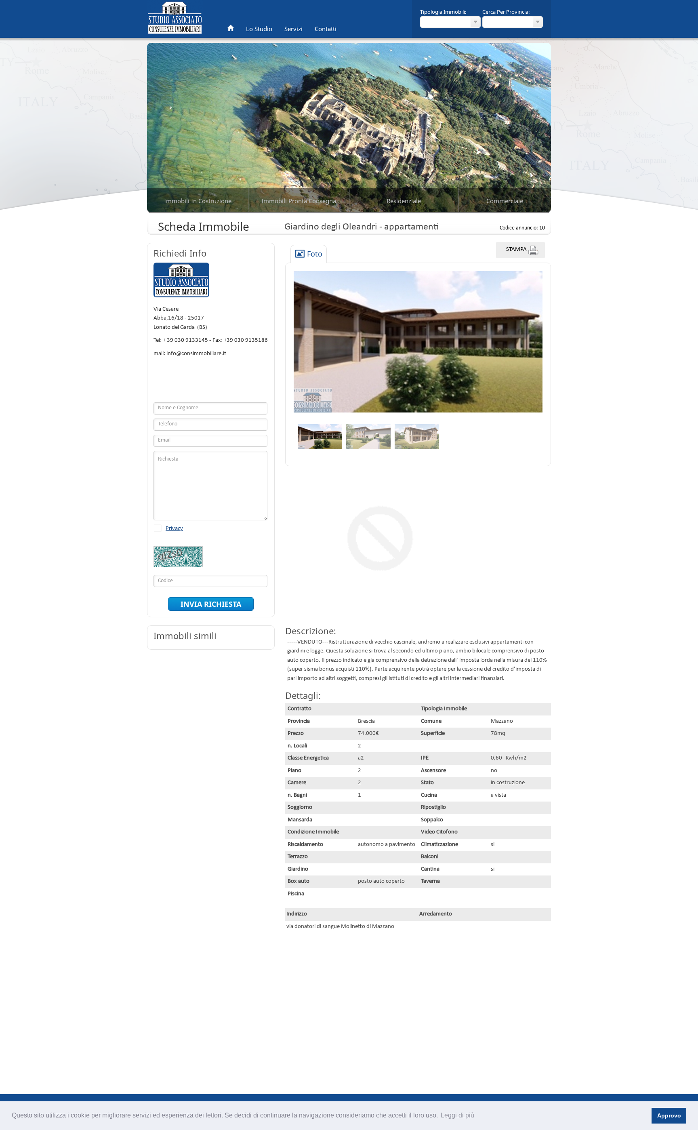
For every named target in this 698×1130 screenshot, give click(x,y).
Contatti (325, 29)
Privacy (174, 528)
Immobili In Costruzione (197, 201)
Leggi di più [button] (457, 1115)
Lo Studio (259, 29)
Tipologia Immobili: (443, 11)
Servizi (293, 29)
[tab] (308, 254)
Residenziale (404, 201)
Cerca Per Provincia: (506, 11)
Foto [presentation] (314, 254)
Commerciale (504, 201)
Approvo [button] (669, 1115)
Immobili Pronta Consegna (298, 201)
